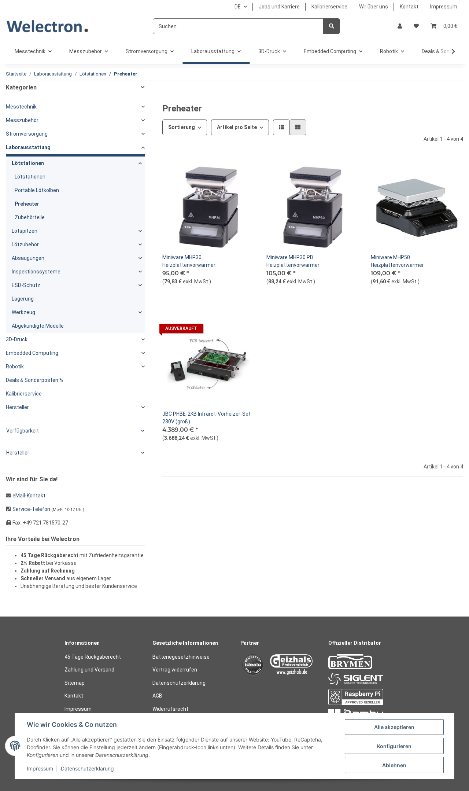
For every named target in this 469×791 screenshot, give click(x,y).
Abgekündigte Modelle (38, 326)
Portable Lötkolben (37, 190)
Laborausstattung (28, 147)
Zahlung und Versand (89, 670)
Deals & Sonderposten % (34, 380)
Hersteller (17, 407)
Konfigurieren (394, 746)
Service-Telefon (31, 509)
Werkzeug (23, 312)
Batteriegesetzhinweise (181, 657)
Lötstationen (28, 163)
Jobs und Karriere (279, 7)
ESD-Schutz (26, 285)
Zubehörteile (30, 217)
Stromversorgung (27, 134)
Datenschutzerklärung (179, 683)
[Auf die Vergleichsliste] (223, 173)
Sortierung (181, 127)
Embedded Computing (32, 353)
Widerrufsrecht (170, 709)
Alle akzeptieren (394, 727)
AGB (157, 696)
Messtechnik (21, 107)
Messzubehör (22, 120)
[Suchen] (331, 26)
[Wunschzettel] (416, 26)
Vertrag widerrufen (174, 670)
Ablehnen (394, 765)
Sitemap (74, 683)
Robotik (15, 366)
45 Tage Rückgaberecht (92, 657)
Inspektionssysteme (36, 272)
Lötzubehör (25, 244)
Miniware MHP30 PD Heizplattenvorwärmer (293, 261)
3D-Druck (16, 339)
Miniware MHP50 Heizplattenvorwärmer (397, 261)
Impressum (443, 7)
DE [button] (237, 7)
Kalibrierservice (329, 7)
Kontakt (409, 7)
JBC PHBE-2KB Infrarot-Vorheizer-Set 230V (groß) (206, 417)
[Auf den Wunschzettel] (242, 173)
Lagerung (23, 299)
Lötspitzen (24, 231)
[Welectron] (47, 26)
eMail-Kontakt (28, 495)
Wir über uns (373, 7)
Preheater (27, 204)
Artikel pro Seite (237, 127)
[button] (400, 26)
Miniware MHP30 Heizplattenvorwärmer (188, 261)
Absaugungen (28, 258)
